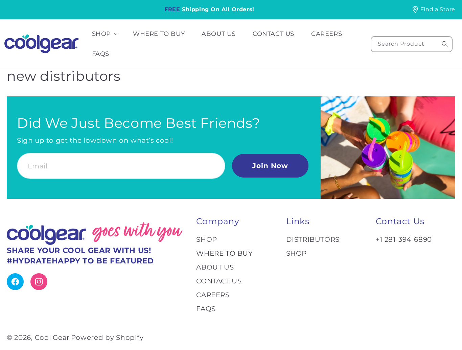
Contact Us (218, 281)
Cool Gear (52, 337)
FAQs (205, 309)
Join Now (270, 166)
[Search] (444, 44)
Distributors (313, 239)
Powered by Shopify (107, 337)
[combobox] (411, 44)
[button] (104, 34)
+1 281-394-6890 (404, 239)
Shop (206, 239)
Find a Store (437, 9)
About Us (215, 267)
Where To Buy (224, 253)
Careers (212, 295)
